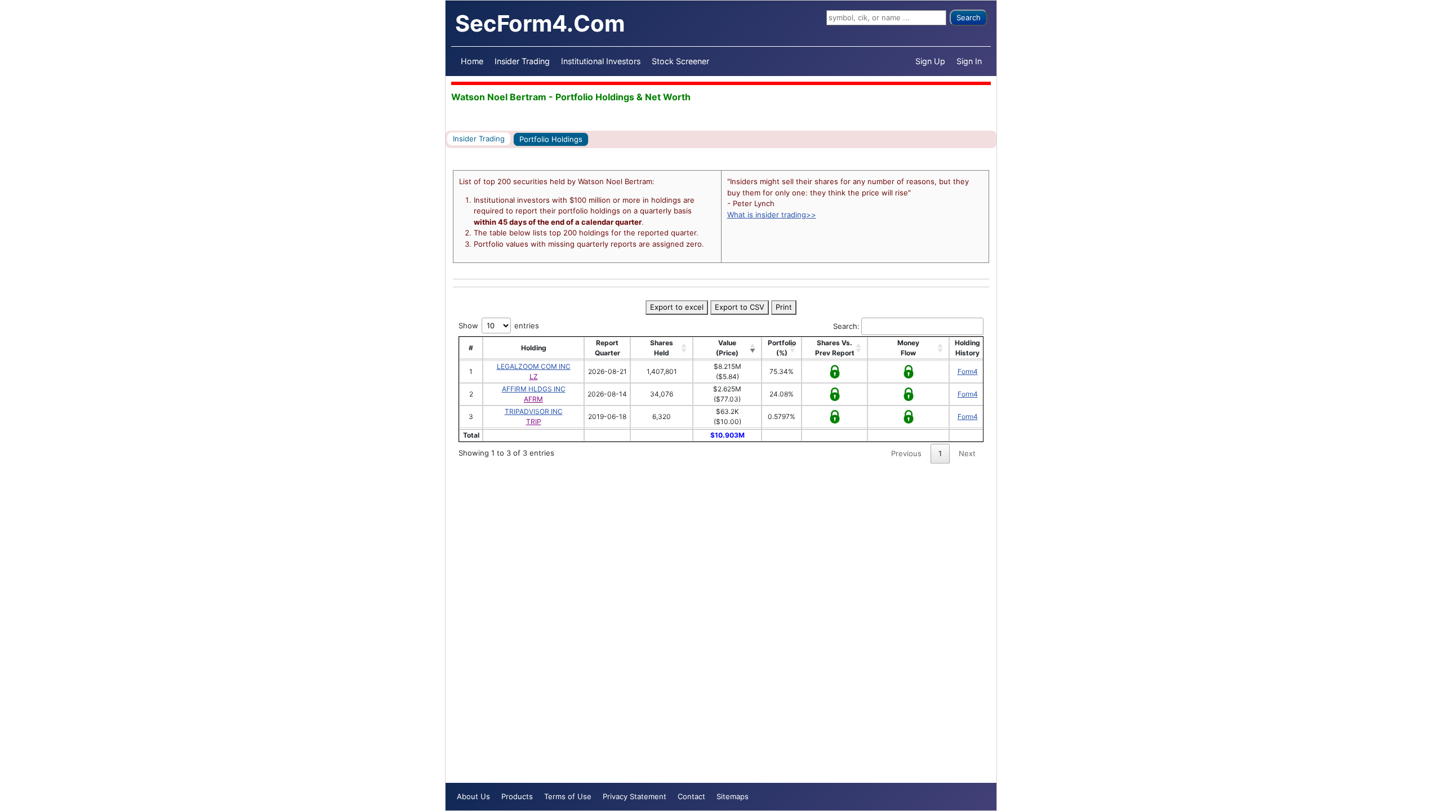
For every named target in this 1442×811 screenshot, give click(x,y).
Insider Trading (522, 61)
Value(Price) (727, 347)
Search (968, 17)
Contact (691, 796)
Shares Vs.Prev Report (834, 347)
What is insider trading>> (771, 214)
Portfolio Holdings (550, 139)
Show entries (499, 325)
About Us (473, 796)
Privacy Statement (634, 796)
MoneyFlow (908, 347)
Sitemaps (732, 796)
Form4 (968, 371)
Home (472, 61)
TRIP (533, 421)
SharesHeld (661, 347)
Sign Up (930, 61)
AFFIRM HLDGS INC (534, 389)
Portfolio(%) (782, 347)
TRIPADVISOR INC (534, 411)
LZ (533, 376)
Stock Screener (680, 61)
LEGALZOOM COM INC (534, 366)
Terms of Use (567, 796)
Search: (846, 326)
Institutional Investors (600, 61)
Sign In (969, 61)
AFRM (533, 399)
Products (517, 796)
